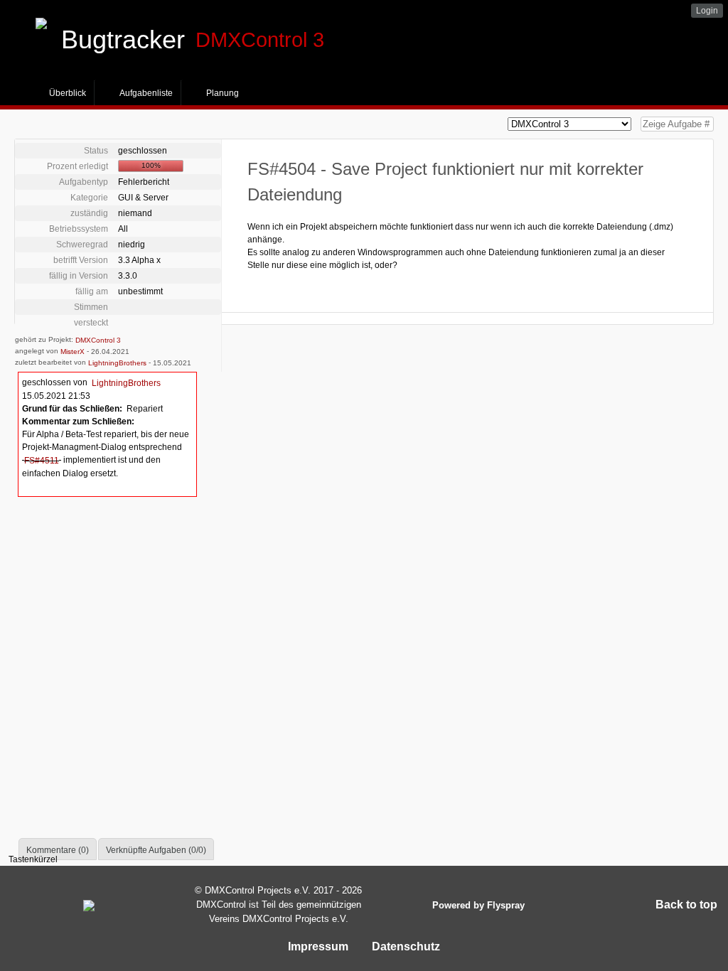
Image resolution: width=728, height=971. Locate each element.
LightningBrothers (117, 363)
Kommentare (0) (57, 850)
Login (707, 11)
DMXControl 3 (98, 340)
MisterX (72, 351)
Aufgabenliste (146, 93)
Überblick (67, 93)
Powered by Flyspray (478, 905)
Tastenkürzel (33, 859)
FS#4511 (41, 461)
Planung (222, 93)
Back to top (686, 904)
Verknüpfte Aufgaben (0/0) (156, 850)
